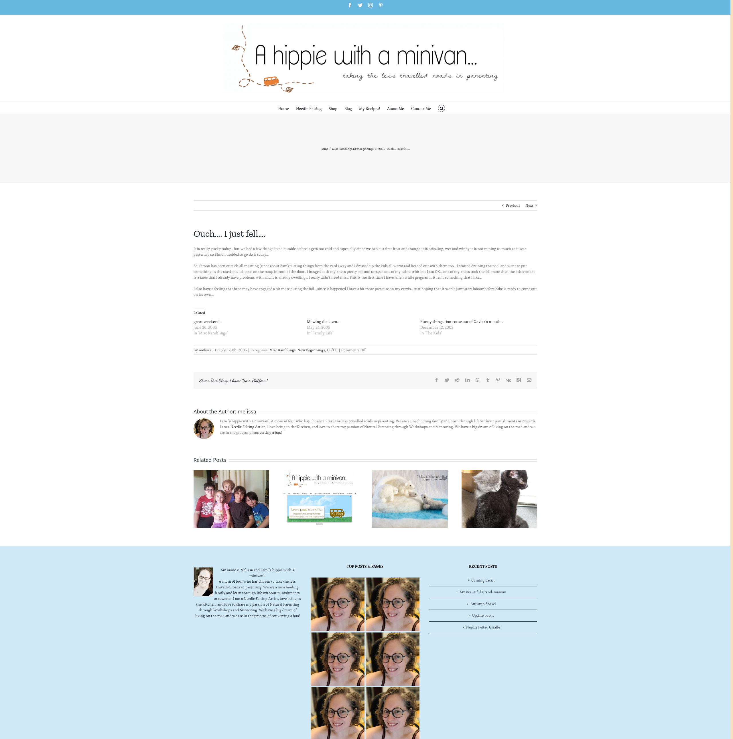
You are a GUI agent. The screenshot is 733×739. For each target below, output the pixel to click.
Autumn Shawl (483, 603)
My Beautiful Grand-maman (483, 592)
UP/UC (332, 350)
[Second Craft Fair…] (410, 497)
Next (529, 205)
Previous (513, 205)
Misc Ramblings (282, 350)
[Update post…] (231, 497)
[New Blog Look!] (320, 497)
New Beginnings (311, 350)
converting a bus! (267, 432)
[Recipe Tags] (392, 604)
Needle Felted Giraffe (483, 627)
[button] (441, 108)
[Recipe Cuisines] (337, 659)
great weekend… (208, 321)
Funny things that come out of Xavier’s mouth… (461, 321)
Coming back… (483, 580)
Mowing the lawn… (323, 321)
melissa (205, 350)
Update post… (483, 615)
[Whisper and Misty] (499, 497)
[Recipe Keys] (337, 604)
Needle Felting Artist (247, 426)
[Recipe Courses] (392, 659)
